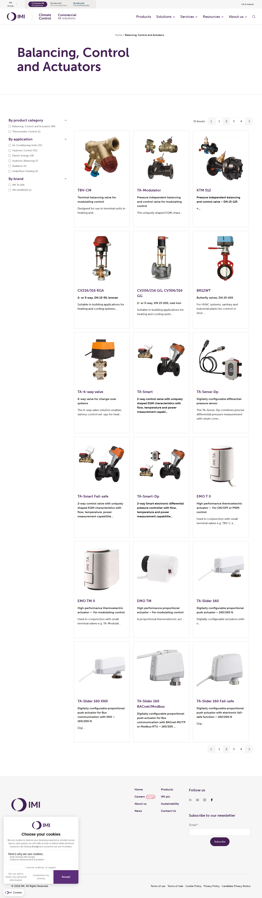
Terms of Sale (175, 886)
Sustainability (170, 803)
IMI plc (165, 796)
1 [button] (219, 121)
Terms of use (158, 886)
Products (143, 16)
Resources (211, 16)
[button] (211, 121)
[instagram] (204, 799)
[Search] (253, 16)
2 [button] (226, 121)
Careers (140, 796)
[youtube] (197, 799)
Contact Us (168, 811)
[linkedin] (190, 799)
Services (187, 16)
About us (236, 16)
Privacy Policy (212, 886)
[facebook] (211, 799)
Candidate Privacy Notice (236, 886)
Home (118, 35)
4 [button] (241, 121)
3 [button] (234, 121)
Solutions (163, 16)
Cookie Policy (193, 886)
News (138, 811)
